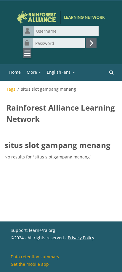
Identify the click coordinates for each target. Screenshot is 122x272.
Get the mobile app (30, 264)
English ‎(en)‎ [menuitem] (58, 72)
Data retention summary (35, 257)
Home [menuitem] (15, 72)
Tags (10, 89)
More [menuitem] (32, 72)
